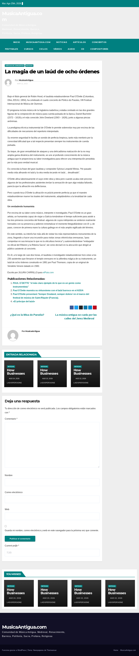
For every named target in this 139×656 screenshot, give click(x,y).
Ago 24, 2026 (15, 598)
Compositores (99, 49)
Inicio (16, 42)
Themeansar (51, 650)
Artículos (79, 42)
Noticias (61, 42)
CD (82, 49)
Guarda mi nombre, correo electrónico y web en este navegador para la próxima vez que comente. (52, 530)
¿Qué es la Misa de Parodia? (27, 314)
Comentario (11, 419)
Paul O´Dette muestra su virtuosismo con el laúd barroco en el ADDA (48, 290)
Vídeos (57, 49)
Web (7, 509)
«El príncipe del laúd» (24, 301)
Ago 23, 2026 (49, 598)
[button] (130, 45)
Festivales (11, 49)
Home (115, 650)
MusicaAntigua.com (38, 42)
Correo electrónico (14, 492)
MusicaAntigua (26, 80)
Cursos (28, 49)
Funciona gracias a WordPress (14, 650)
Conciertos (99, 42)
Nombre (8, 475)
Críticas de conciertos (15, 65)
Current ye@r (12, 546)
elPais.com (48, 272)
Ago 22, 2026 (82, 598)
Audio (71, 49)
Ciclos (43, 49)
